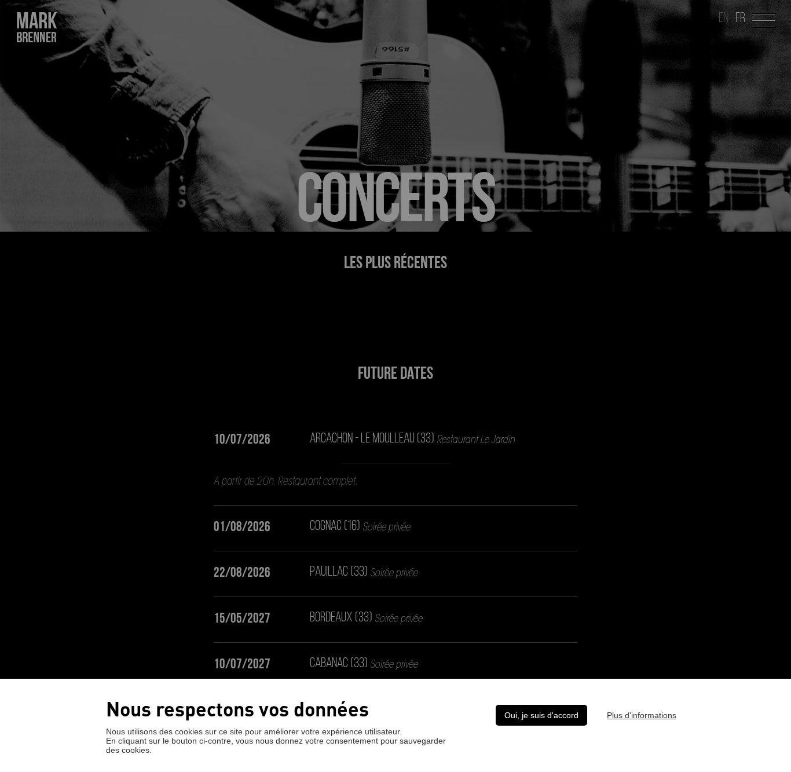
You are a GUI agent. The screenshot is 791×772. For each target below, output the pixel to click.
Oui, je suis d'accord (541, 715)
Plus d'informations (641, 715)
